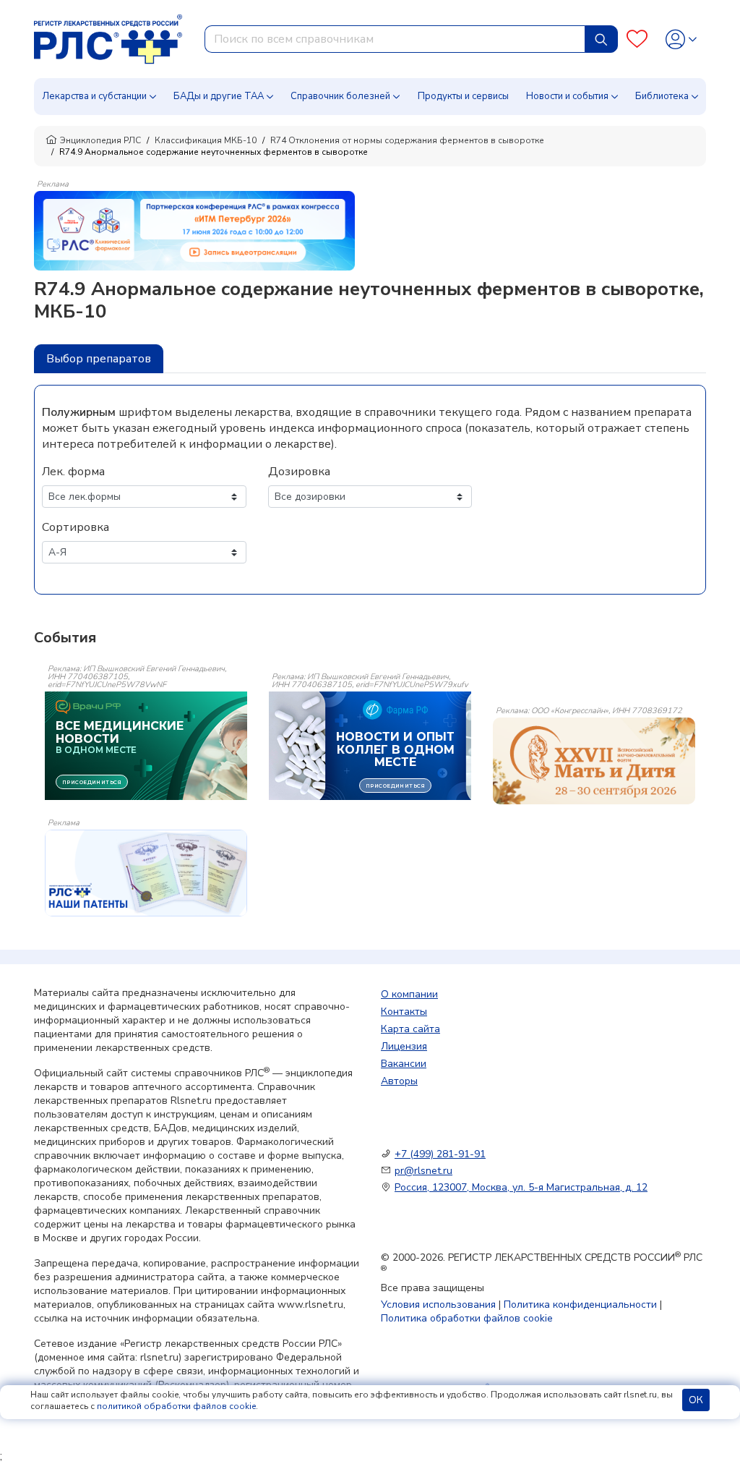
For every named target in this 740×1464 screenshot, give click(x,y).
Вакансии (403, 1064)
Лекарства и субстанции (94, 96)
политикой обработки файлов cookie (176, 1406)
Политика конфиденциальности (580, 1304)
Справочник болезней (340, 96)
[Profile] (681, 39)
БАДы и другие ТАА (218, 96)
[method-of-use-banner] (194, 230)
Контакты (404, 1011)
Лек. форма (73, 472)
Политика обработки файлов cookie (467, 1318)
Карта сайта (410, 1029)
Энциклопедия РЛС (100, 140)
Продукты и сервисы (463, 96)
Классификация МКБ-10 (206, 140)
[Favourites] (637, 39)
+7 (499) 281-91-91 (440, 1154)
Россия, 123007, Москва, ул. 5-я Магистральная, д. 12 (521, 1187)
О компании (409, 994)
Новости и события (567, 96)
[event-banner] (594, 761)
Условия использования (438, 1304)
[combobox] (395, 39)
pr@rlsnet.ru (423, 1171)
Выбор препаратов (98, 359)
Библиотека (662, 96)
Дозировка (299, 472)
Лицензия (404, 1046)
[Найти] (601, 39)
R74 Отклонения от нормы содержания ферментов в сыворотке (407, 140)
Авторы (399, 1081)
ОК (696, 1400)
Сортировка (75, 527)
